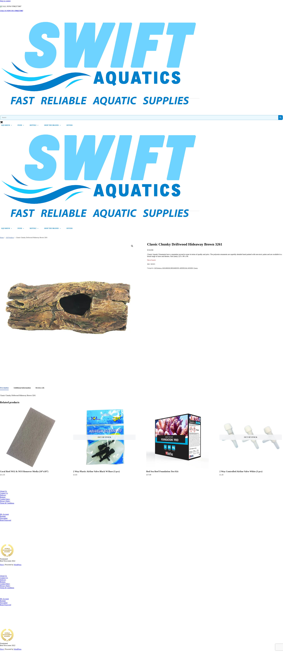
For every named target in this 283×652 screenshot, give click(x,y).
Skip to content (5, 1)
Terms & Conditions (7, 503)
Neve (2, 565)
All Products (10, 237)
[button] (132, 246)
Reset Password (5, 520)
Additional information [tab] (22, 388)
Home (2, 237)
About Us (3, 491)
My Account (4, 514)
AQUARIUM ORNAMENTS (170, 268)
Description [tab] (4, 388)
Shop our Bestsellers (7, 531)
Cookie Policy (5, 499)
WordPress (17, 565)
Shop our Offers (5, 535)
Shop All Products (6, 537)
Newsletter (4, 518)
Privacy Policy (5, 501)
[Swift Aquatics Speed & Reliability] (141, 64)
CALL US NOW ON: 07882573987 (11, 11)
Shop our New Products (8, 533)
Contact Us (4, 493)
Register (3, 516)
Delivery (3, 495)
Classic (195, 268)
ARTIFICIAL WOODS (186, 268)
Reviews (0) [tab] (40, 388)
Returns (2, 497)
